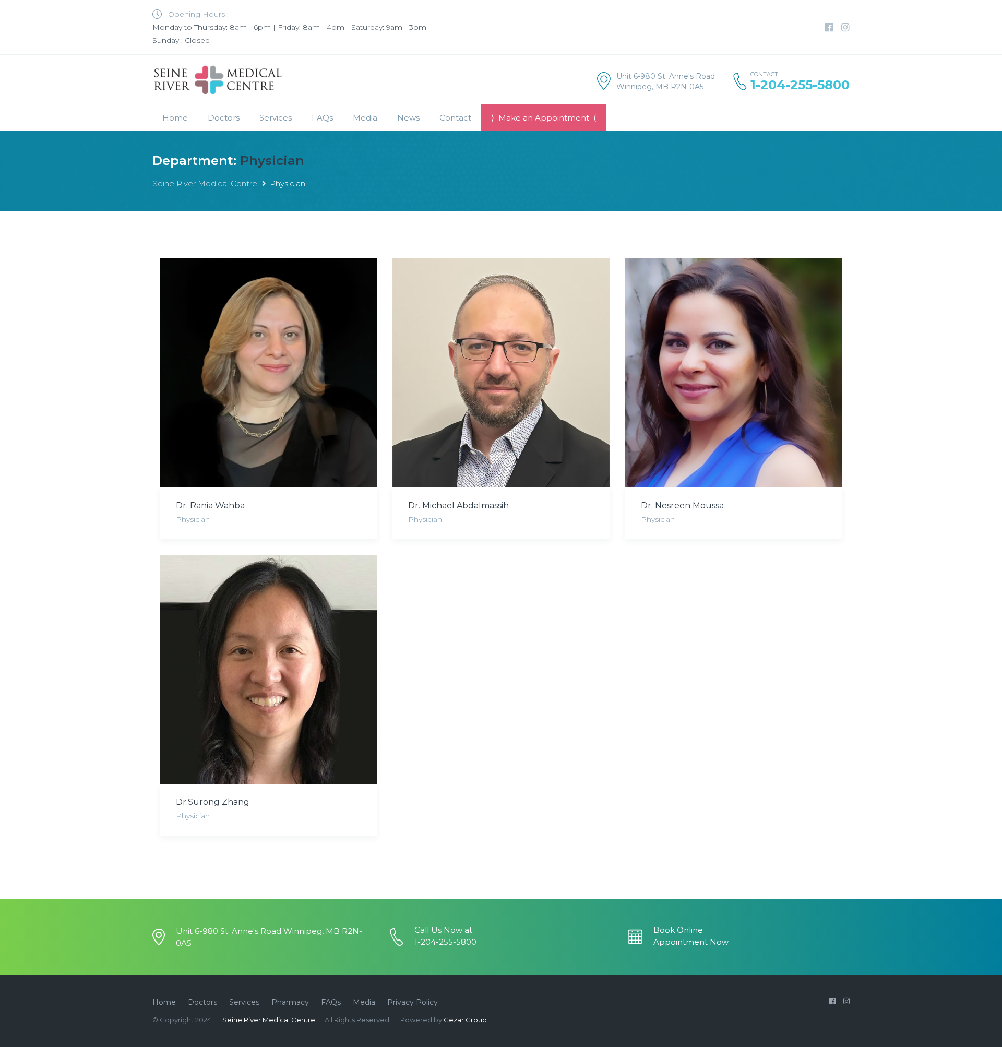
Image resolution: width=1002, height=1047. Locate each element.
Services (244, 1002)
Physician (193, 519)
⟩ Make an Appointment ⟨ (544, 118)
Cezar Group (465, 1020)
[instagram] (845, 27)
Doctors (224, 118)
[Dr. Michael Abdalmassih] (500, 372)
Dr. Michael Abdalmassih (458, 505)
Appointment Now (691, 942)
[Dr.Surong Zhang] (268, 669)
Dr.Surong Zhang (212, 802)
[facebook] (829, 27)
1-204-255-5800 (800, 85)
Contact (455, 118)
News (408, 118)
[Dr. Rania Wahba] (268, 372)
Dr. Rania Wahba (210, 505)
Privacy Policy (412, 1002)
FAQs (322, 118)
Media (365, 118)
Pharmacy (290, 1002)
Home (175, 118)
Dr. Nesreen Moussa (682, 505)
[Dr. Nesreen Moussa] (733, 372)
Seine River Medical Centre (204, 183)
